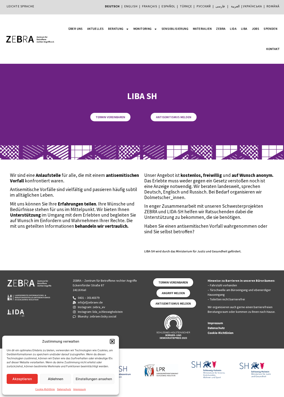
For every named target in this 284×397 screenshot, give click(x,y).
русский (204, 6)
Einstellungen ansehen (94, 379)
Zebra (220, 29)
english (131, 6)
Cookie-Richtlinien (221, 333)
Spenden (270, 29)
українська (252, 6)
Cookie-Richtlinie (45, 389)
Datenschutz (64, 389)
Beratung (115, 29)
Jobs (255, 29)
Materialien (202, 29)
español (169, 6)
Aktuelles (95, 29)
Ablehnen (55, 379)
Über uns (75, 29)
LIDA (233, 29)
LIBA (244, 29)
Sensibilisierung (175, 29)
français (149, 6)
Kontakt (273, 49)
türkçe (186, 6)
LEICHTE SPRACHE (20, 6)
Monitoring (142, 29)
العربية (235, 6)
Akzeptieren (22, 379)
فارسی (220, 6)
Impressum (79, 389)
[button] (112, 341)
